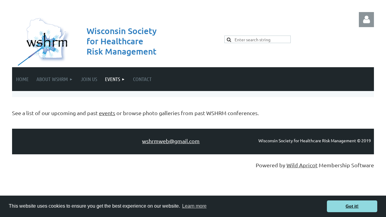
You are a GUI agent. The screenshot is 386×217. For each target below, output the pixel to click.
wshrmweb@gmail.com (171, 141)
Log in (366, 19)
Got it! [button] (352, 206)
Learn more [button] (194, 206)
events (107, 113)
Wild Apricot (302, 165)
